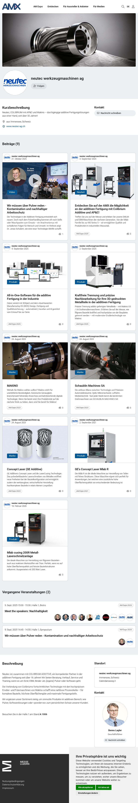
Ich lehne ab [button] (103, 787)
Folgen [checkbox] (40, 86)
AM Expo (38, 6)
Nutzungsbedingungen (13, 781)
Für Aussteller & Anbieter (75, 6)
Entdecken (53, 6)
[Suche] (123, 7)
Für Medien (99, 6)
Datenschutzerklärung (13, 784)
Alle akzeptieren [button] (85, 787)
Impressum (8, 788)
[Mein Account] (133, 7)
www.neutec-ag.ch (15, 126)
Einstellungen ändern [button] (88, 793)
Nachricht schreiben (111, 113)
